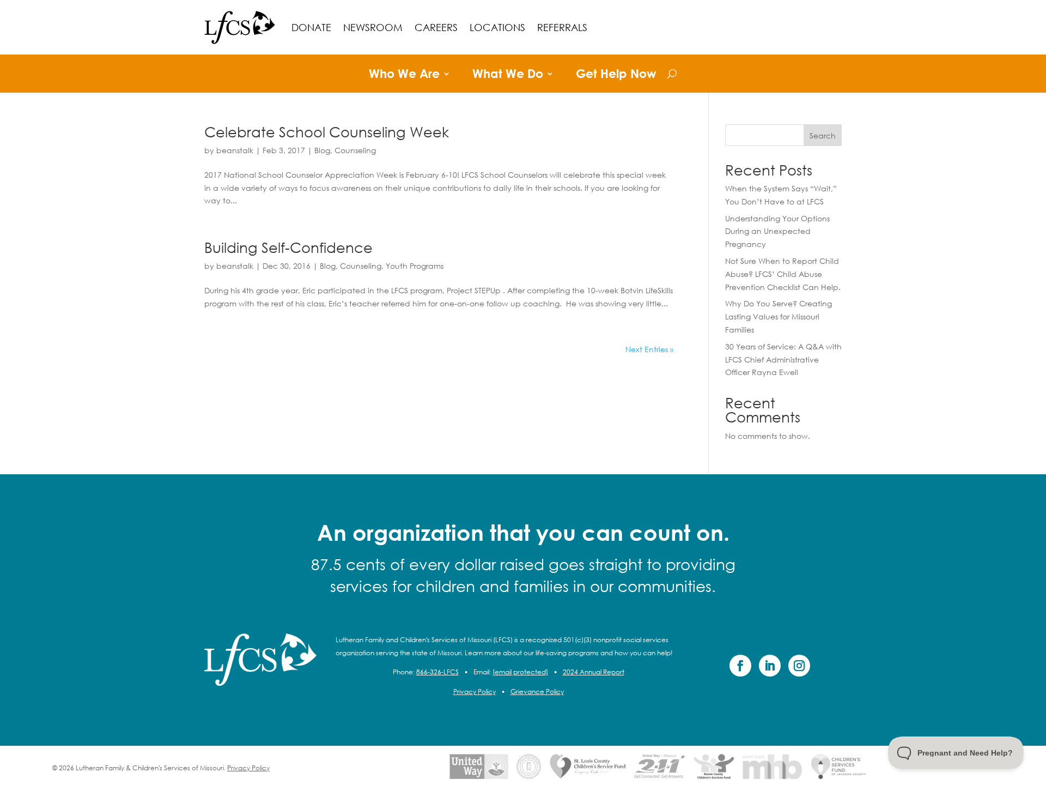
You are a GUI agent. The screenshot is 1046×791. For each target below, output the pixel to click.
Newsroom (373, 27)
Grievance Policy (537, 691)
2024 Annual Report (593, 672)
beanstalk (234, 150)
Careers (436, 27)
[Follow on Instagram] (799, 666)
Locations (497, 27)
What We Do (507, 75)
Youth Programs (414, 266)
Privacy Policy (474, 691)
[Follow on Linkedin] (770, 666)
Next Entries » (649, 349)
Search (823, 135)
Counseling (355, 150)
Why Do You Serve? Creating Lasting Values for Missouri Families (778, 316)
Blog (322, 150)
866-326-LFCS (437, 672)
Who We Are (404, 75)
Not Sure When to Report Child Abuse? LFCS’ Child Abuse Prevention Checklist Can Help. (783, 274)
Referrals (562, 27)
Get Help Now (616, 75)
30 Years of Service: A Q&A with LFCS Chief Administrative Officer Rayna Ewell (783, 359)
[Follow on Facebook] (740, 666)
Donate (311, 27)
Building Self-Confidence (288, 247)
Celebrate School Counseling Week (326, 131)
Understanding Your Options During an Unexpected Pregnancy (777, 231)
